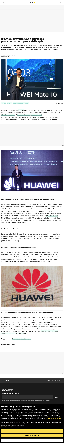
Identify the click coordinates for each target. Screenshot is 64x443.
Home (2, 35)
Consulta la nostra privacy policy (54, 418)
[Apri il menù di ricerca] (57, 2)
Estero (7, 35)
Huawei (21, 110)
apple (26, 103)
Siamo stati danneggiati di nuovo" (29, 115)
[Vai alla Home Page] (32, 2)
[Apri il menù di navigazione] (3, 2)
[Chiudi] (61, 406)
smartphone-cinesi (18, 103)
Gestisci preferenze (32, 440)
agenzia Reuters (52, 216)
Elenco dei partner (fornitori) (8, 427)
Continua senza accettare (32, 435)
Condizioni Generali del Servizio (42, 400)
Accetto (32, 431)
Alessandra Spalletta (8, 55)
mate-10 (9, 103)
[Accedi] (61, 2)
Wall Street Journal (8, 115)
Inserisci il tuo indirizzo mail (11, 393)
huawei (4, 103)
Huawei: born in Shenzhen (21, 339)
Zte (39, 327)
